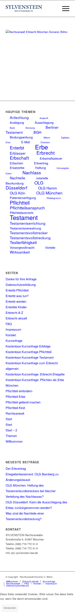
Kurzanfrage (14, 340)
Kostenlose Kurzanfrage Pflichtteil (28, 352)
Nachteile (17, 177)
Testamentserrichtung (27, 223)
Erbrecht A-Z (14, 312)
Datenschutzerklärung (21, 284)
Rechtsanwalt (15, 413)
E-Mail (25, 142)
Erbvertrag (41, 163)
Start (9, 419)
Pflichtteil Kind (15, 407)
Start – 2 (11, 430)
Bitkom (47, 137)
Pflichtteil (20, 202)
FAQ (9, 324)
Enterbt (17, 147)
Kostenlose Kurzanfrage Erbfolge (28, 346)
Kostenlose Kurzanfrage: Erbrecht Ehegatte (35, 374)
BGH (37, 132)
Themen (11, 435)
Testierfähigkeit (23, 242)
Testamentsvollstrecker (29, 232)
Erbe (41, 146)
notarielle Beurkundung (27, 180)
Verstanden (9, 607)
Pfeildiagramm (54, 198)
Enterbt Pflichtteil (17, 290)
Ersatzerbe (17, 167)
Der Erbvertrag (16, 468)
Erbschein (16, 163)
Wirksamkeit (20, 252)
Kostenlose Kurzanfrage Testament (30, 357)
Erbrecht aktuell (16, 318)
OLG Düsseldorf (24, 185)
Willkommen (14, 441)
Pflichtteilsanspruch (27, 208)
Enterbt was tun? (17, 296)
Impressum (13, 329)
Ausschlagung (44, 122)
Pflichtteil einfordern (19, 391)
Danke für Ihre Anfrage (21, 279)
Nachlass (31, 172)
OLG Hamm (47, 188)
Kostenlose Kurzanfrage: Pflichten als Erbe (35, 380)
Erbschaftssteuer (51, 158)
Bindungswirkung (21, 137)
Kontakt (11, 335)
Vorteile (50, 247)
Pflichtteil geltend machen (23, 402)
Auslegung (17, 122)
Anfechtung (19, 117)
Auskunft (44, 118)
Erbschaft (19, 158)
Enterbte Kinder (16, 307)
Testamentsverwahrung (25, 228)
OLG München (49, 193)
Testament (24, 217)
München (12, 385)
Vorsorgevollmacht (22, 247)
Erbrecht (45, 152)
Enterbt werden (16, 301)
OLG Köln (17, 192)
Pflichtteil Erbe (15, 396)
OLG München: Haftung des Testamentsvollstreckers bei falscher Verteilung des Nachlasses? (31, 491)
